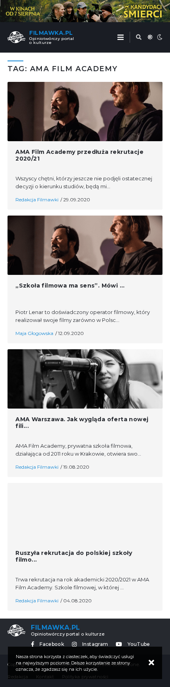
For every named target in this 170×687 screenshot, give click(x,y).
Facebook (52, 644)
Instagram (95, 644)
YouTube (139, 644)
